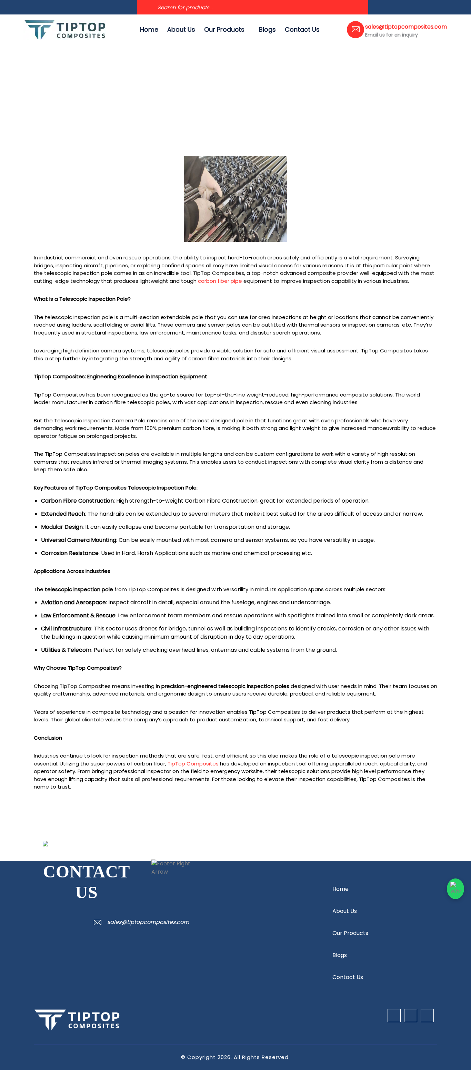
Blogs (267, 29)
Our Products (224, 29)
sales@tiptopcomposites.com (148, 922)
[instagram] (47, 7)
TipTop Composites (193, 763)
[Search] (144, 7)
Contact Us (302, 29)
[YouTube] (36, 7)
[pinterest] (58, 7)
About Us (181, 29)
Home (149, 29)
